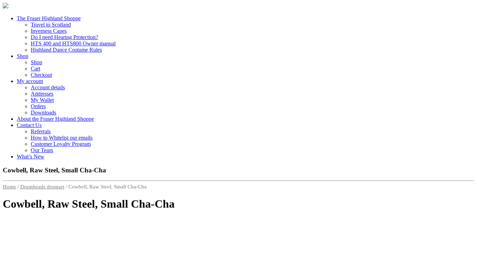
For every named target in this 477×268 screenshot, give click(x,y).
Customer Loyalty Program (61, 144)
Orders (38, 106)
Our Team (42, 150)
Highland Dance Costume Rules (66, 50)
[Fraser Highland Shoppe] (5, 6)
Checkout (41, 75)
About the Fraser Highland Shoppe (55, 119)
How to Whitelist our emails (62, 138)
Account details (48, 87)
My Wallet (42, 100)
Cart (35, 69)
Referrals (41, 131)
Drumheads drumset (42, 186)
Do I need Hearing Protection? (64, 37)
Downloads (43, 113)
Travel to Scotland (51, 25)
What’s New (30, 156)
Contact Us (29, 125)
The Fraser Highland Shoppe (49, 18)
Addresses (42, 94)
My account (30, 81)
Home (9, 186)
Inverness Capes (49, 31)
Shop (22, 56)
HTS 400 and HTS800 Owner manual (73, 43)
